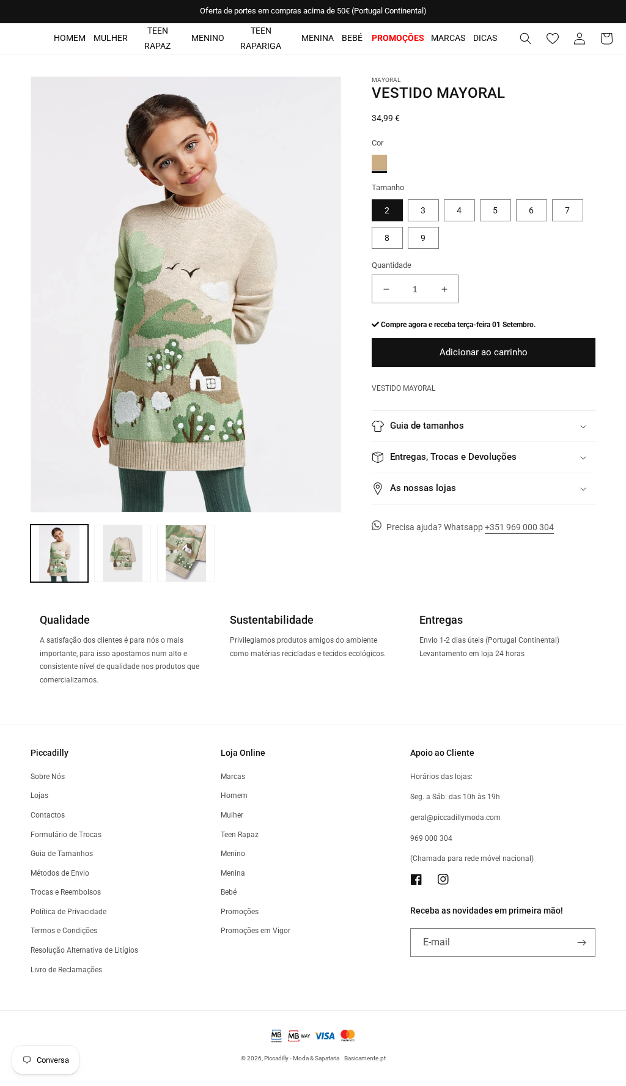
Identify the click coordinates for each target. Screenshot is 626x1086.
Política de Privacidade (68, 911)
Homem (70, 38)
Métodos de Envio (60, 873)
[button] (525, 38)
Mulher (111, 38)
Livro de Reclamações (66, 970)
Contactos (48, 815)
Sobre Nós (48, 776)
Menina (317, 38)
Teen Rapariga (260, 38)
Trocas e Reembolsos (66, 892)
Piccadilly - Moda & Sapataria (301, 1058)
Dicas (485, 38)
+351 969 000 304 (519, 527)
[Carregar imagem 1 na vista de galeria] (59, 553)
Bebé (352, 38)
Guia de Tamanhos (62, 853)
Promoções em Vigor (255, 930)
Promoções (240, 911)
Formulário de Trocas (66, 834)
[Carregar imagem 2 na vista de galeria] (123, 553)
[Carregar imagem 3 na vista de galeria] (186, 553)
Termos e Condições (64, 930)
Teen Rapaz (157, 38)
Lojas (39, 795)
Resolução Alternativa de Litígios (84, 950)
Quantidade (391, 265)
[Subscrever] (581, 942)
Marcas (448, 38)
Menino (207, 38)
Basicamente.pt (365, 1058)
